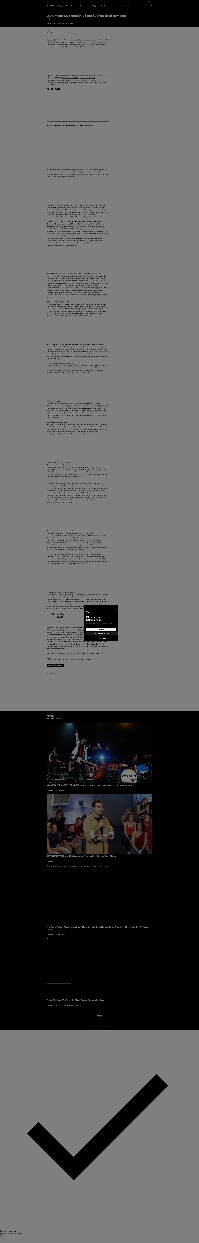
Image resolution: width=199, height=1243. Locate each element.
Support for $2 (101, 629)
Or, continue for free (101, 638)
